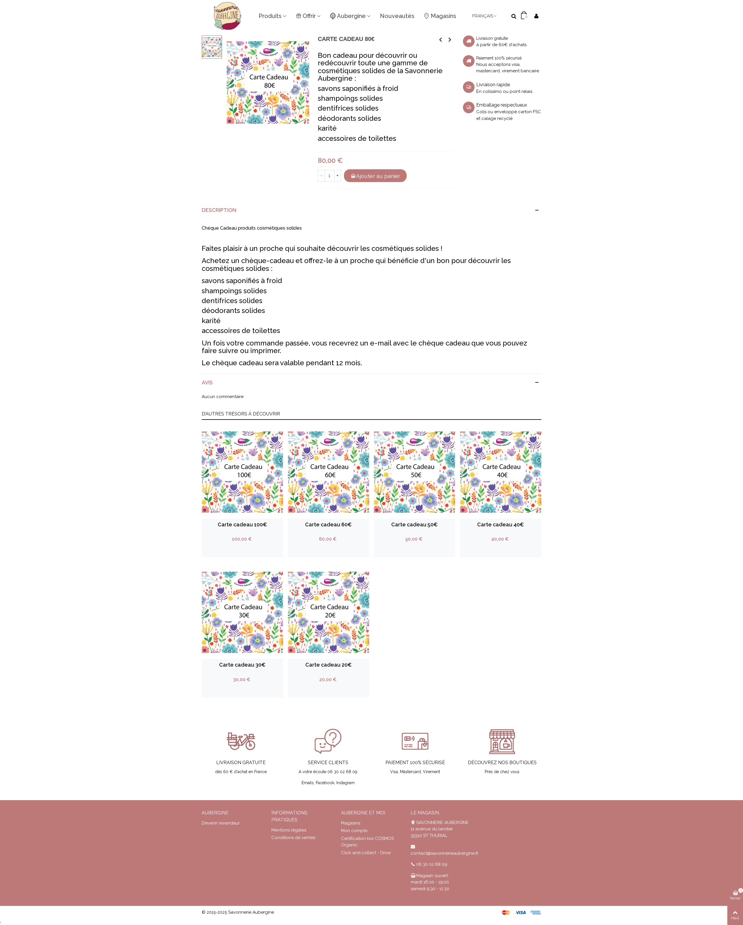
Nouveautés (397, 15)
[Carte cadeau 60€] (440, 39)
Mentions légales (288, 830)
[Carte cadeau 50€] (414, 472)
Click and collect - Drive (366, 852)
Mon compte (354, 830)
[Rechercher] (513, 15)
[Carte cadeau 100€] (450, 39)
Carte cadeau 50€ (414, 524)
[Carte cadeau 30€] (242, 612)
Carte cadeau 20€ (328, 665)
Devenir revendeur (221, 823)
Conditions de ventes (293, 837)
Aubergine (351, 15)
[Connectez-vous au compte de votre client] (536, 16)
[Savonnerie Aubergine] (228, 16)
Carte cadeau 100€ (242, 524)
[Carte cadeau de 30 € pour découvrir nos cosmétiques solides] (268, 82)
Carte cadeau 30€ (242, 665)
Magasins (443, 15)
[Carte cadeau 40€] (500, 472)
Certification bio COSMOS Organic (367, 842)
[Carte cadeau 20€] (328, 612)
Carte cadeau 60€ (328, 524)
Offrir (309, 15)
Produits (270, 15)
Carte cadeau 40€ (500, 524)
